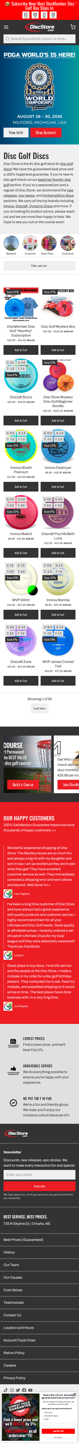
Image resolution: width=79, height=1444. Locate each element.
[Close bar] (76, 3)
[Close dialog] (74, 1394)
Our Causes (13, 1277)
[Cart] (71, 27)
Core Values (13, 1290)
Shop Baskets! (46, 132)
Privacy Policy (14, 1378)
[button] (39, 708)
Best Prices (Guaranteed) (23, 1240)
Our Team (11, 1265)
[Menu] (8, 27)
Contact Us (12, 1315)
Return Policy (14, 1353)
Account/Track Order (20, 1340)
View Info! (16, 132)
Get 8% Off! (58, 1431)
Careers (10, 1365)
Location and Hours (19, 1328)
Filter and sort (39, 265)
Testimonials (14, 1302)
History (9, 1252)
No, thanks (58, 1437)
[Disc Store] (39, 27)
